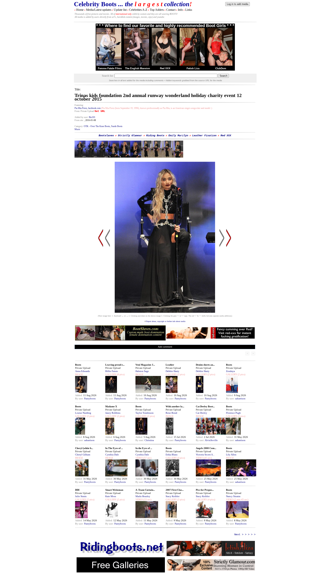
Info (180, 9)
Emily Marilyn (178, 135)
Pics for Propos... (205, 489)
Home (80, 9)
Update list (120, 9)
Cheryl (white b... (84, 448)
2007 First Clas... (175, 489)
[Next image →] (165, 311)
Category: (79, 126)
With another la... (175, 406)
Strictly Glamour (130, 135)
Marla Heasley (142, 496)
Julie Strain (81, 496)
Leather (170, 364)
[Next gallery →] (228, 274)
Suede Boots (116, 126)
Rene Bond (171, 412)
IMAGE (79, 374)
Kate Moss (110, 496)
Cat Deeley (201, 412)
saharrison (240, 398)
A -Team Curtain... (145, 489)
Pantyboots (90, 398)
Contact (170, 9)
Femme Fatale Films (110, 68)
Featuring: (79, 105)
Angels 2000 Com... (206, 448)
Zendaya (230, 371)
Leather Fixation (204, 135)
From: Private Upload (84, 111)
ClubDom (220, 68)
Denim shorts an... (205, 364)
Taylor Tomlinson (144, 412)
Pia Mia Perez (81, 108)
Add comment (165, 347)
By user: (79, 398)
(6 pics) (120, 374)
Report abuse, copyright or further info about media (165, 321)
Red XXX (165, 68)
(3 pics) (181, 499)
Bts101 (92, 117)
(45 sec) (207, 457)
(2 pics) (181, 374)
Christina (149, 440)
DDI (77, 489)
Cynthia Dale (112, 454)
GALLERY (110, 374)
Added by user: (82, 117)
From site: (79, 120)
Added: (79, 395)
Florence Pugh (233, 412)
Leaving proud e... (115, 364)
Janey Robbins (112, 412)
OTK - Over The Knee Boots (97, 126)
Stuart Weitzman (114, 489)
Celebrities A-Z (138, 9)
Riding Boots (155, 135)
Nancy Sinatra (233, 496)
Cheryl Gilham (82, 454)
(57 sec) (147, 457)
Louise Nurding (83, 412)
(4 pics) (181, 457)
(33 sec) (147, 499)
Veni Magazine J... (145, 364)
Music (77, 129)
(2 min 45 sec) (240, 499)
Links (188, 9)
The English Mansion (137, 68)
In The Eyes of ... (114, 448)
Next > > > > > (244, 534)
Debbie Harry (172, 371)
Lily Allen (231, 454)
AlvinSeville (211, 440)
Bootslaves (106, 135)
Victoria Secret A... (205, 454)
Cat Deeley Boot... (205, 406)
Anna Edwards (82, 371)
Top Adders (157, 9)
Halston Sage (142, 371)
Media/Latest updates (98, 9)
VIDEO (139, 457)
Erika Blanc (172, 454)
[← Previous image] (107, 274)
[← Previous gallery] (101, 274)
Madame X (111, 406)
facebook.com (94, 108)
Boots (78, 364)
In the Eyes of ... (143, 448)
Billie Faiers (111, 371)
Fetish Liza (193, 68)
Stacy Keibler (172, 496)
